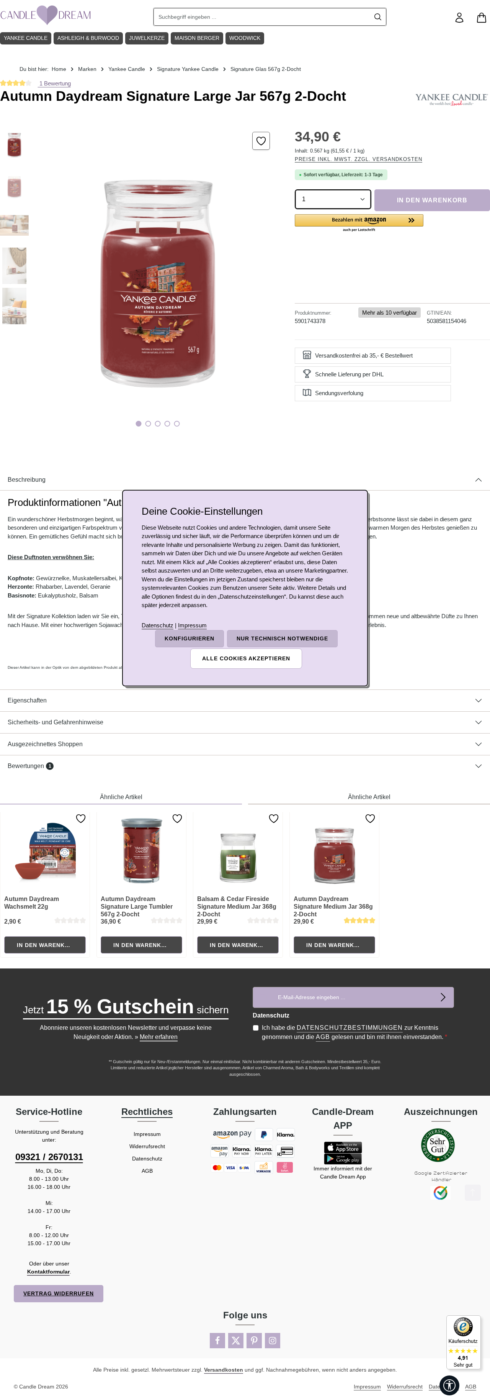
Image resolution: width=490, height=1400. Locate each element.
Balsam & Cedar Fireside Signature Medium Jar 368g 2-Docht (236, 906)
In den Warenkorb (432, 200)
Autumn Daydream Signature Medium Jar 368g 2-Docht (333, 906)
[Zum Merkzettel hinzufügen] (261, 141)
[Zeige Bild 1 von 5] (139, 424)
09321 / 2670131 (49, 1157)
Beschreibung (27, 479)
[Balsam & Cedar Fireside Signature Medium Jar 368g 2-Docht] (238, 850)
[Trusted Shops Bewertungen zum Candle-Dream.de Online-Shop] (463, 1342)
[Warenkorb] (481, 17)
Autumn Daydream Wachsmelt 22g (31, 903)
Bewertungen (29, 766)
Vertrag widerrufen (58, 1293)
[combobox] (262, 17)
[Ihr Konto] (459, 17)
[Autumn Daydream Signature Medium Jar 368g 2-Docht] (335, 850)
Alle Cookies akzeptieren (246, 658)
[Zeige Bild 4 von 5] (167, 424)
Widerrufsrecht (147, 1146)
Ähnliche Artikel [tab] (121, 797)
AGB (323, 1037)
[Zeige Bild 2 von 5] (148, 424)
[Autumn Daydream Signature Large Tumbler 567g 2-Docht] (142, 850)
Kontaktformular (48, 1272)
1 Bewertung (54, 83)
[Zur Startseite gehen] (46, 15)
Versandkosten (223, 1370)
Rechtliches (147, 1111)
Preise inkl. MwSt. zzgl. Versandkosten (358, 159)
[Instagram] (272, 1340)
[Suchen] (378, 17)
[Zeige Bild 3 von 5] (158, 424)
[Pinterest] (254, 1340)
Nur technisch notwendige (282, 638)
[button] (359, 223)
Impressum (147, 1134)
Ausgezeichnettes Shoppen (45, 744)
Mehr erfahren (159, 1037)
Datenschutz (147, 1158)
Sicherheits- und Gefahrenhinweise (55, 722)
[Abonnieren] (443, 997)
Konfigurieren (189, 638)
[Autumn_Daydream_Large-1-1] (157, 280)
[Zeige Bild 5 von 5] (177, 424)
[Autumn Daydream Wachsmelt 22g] (45, 850)
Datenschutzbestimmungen (350, 1027)
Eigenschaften (27, 700)
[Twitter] (235, 1340)
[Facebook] (217, 1340)
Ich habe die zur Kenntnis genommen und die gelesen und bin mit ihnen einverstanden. (354, 1032)
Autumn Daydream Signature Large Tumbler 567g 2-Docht (137, 906)
